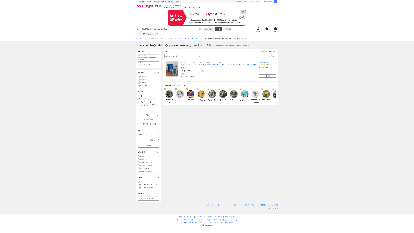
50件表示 (271, 56)
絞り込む (148, 145)
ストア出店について (201, 222)
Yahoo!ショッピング (215, 217)
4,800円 (230, 45)
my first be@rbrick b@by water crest (147, 34)
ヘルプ (250, 1)
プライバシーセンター (197, 220)
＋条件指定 (227, 29)
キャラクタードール (196, 38)
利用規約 (208, 220)
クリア (200, 29)
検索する (219, 29)
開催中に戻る (272, 51)
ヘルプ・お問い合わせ (226, 222)
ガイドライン (234, 220)
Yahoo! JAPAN (241, 1)
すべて (140, 96)
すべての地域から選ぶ (148, 198)
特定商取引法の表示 (187, 222)
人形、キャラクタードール (181, 38)
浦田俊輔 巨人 (269, 1)
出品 (269, 76)
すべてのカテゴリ (154, 38)
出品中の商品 (265, 62)
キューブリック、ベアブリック (214, 62)
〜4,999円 (142, 135)
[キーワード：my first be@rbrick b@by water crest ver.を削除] (157, 58)
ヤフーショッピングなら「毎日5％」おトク (186, 8)
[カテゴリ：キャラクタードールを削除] (157, 64)
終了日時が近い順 (171, 56)
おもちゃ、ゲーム (166, 38)
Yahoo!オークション (186, 217)
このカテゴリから (208, 29)
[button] (148, 72)
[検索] (275, 1)
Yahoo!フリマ (200, 217)
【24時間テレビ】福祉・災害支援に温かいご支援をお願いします (158, 2)
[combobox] (169, 29)
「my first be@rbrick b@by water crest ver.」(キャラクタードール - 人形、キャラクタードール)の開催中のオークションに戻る (241, 205)
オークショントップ (141, 38)
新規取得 (178, 5)
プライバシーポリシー (182, 220)
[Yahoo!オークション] (149, 5)
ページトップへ (271, 208)
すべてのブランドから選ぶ (148, 124)
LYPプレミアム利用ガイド (220, 220)
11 (183, 76)
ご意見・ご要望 (213, 222)
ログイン (167, 8)
